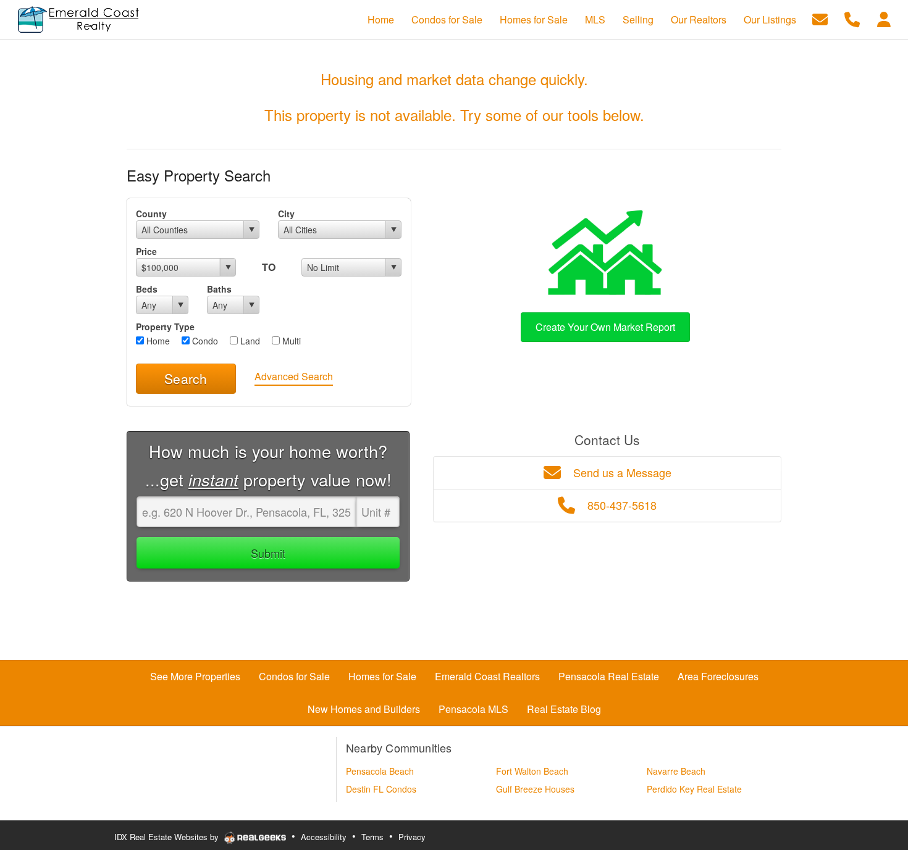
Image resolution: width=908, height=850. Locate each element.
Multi (290, 341)
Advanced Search (293, 376)
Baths (219, 289)
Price (146, 251)
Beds (147, 289)
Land (249, 341)
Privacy (412, 837)
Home (157, 341)
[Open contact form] (820, 18)
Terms (372, 837)
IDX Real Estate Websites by (167, 837)
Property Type (165, 326)
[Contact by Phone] (852, 18)
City (286, 213)
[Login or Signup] (884, 18)
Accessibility (324, 837)
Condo (204, 341)
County (151, 213)
